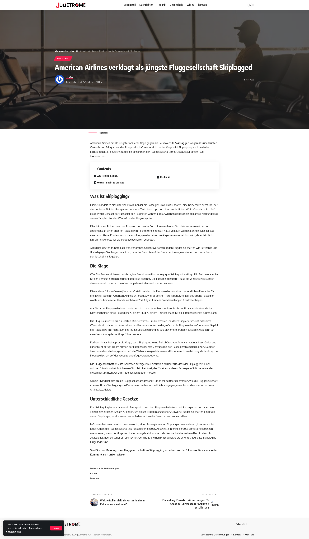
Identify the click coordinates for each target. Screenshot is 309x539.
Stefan (69, 77)
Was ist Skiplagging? (107, 175)
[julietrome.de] (71, 5)
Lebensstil (63, 58)
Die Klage (165, 177)
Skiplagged (182, 143)
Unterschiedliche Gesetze (110, 182)
